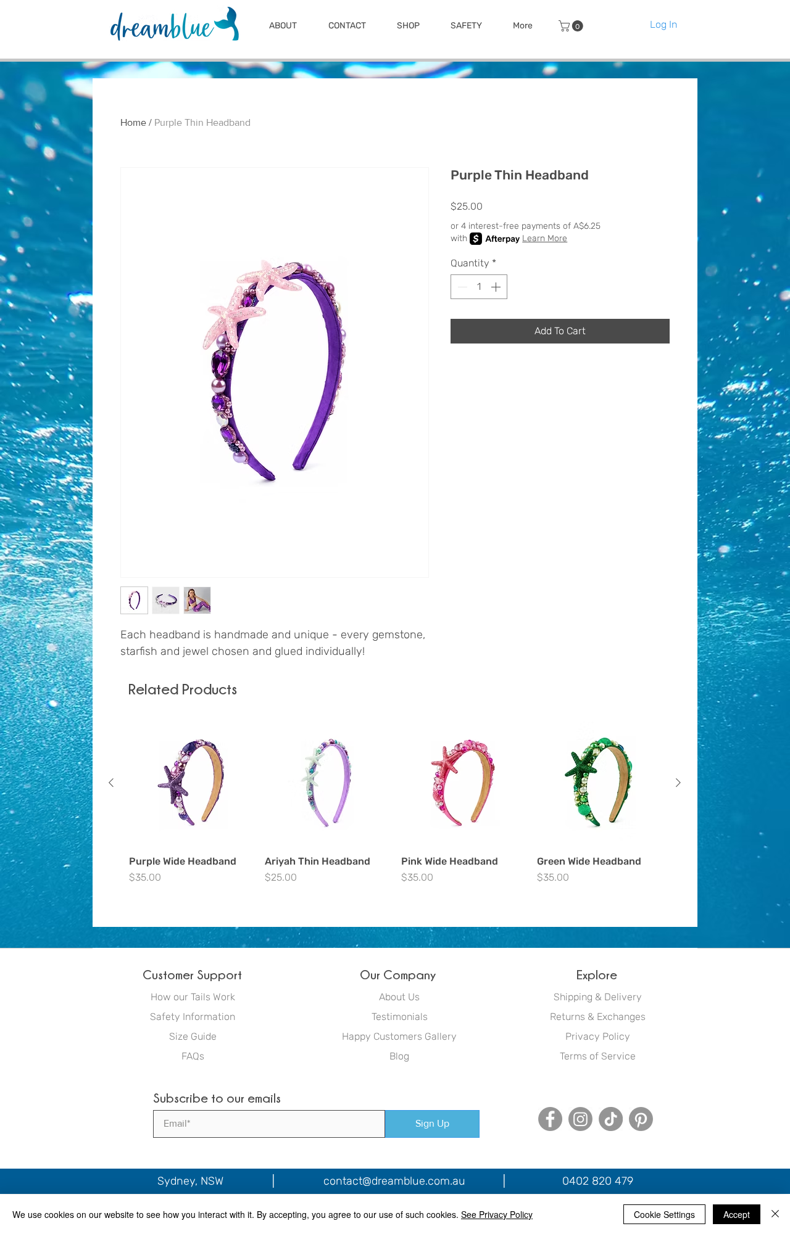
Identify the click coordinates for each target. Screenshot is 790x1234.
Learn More (544, 238)
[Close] (775, 1214)
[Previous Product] (111, 782)
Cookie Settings (664, 1214)
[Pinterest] (641, 1119)
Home (133, 122)
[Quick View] (190, 783)
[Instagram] (580, 1119)
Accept (736, 1214)
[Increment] (496, 286)
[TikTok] (611, 1119)
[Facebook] (550, 1119)
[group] (395, 809)
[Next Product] (678, 782)
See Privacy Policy (497, 1214)
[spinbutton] (479, 286)
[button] (282, 25)
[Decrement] (461, 286)
